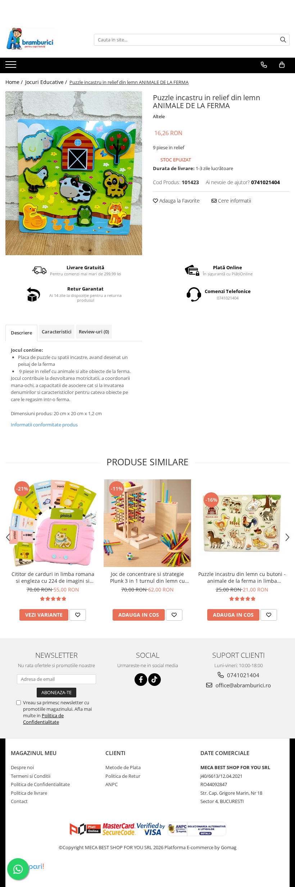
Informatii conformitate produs (44, 424)
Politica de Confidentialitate (43, 718)
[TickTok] (154, 679)
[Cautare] (283, 40)
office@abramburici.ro (242, 685)
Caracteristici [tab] (57, 331)
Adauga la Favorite (179, 200)
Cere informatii (234, 200)
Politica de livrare (29, 793)
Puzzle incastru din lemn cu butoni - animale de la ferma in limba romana (242, 577)
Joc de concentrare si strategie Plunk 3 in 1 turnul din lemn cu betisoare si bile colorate (147, 577)
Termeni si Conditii (30, 776)
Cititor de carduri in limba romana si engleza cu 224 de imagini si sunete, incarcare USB (53, 577)
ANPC (111, 784)
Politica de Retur (122, 776)
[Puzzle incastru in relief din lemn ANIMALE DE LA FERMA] (73, 173)
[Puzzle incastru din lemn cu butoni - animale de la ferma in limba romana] (242, 523)
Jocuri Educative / (46, 82)
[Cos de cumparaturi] (282, 65)
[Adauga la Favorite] (77, 615)
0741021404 (242, 675)
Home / (14, 82)
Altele (159, 116)
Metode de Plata (123, 767)
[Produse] (11, 66)
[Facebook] (141, 679)
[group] (73, 173)
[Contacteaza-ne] (264, 65)
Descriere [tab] (21, 332)
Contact (19, 801)
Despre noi (22, 767)
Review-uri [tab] (94, 331)
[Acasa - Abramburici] (41, 39)
